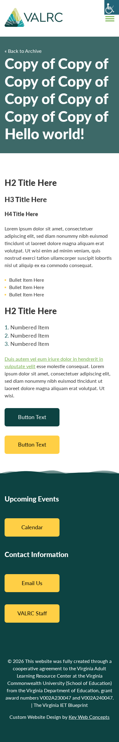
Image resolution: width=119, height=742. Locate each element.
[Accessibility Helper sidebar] (111, 7)
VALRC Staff (32, 613)
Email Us (32, 583)
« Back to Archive (23, 51)
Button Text (32, 417)
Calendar (32, 527)
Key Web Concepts (89, 717)
